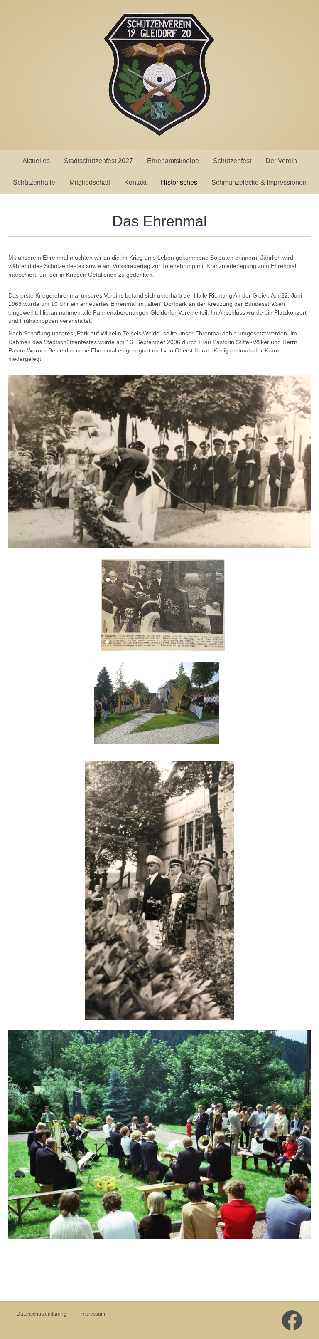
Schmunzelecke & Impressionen (259, 182)
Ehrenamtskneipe (173, 160)
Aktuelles (36, 160)
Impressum (92, 1314)
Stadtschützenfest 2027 (98, 160)
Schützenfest (232, 160)
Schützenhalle (34, 182)
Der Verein (281, 160)
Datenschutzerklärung (41, 1314)
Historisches (179, 182)
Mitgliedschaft (89, 182)
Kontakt (135, 182)
